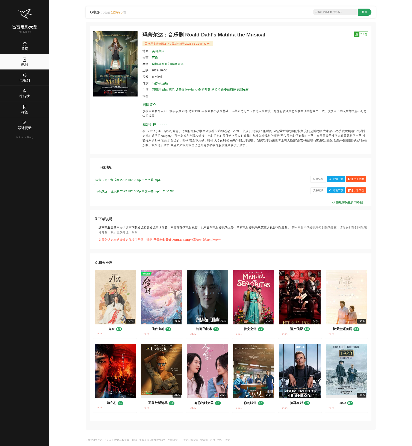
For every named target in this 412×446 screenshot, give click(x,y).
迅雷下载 (338, 179)
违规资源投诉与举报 (349, 202)
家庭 (181, 64)
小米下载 (359, 190)
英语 (155, 57)
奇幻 (168, 64)
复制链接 (318, 179)
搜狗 (220, 439)
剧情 (155, 64)
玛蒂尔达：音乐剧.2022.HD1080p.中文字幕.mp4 (128, 180)
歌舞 (174, 64)
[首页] (24, 14)
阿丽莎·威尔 (160, 89)
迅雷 (227, 439)
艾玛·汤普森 (176, 89)
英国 (155, 51)
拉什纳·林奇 (193, 89)
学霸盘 (204, 439)
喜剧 (161, 64)
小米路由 (359, 179)
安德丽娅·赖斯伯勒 (236, 89)
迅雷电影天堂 (190, 439)
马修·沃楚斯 (160, 83)
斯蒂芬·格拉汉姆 (212, 89)
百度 (212, 439)
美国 (161, 51)
